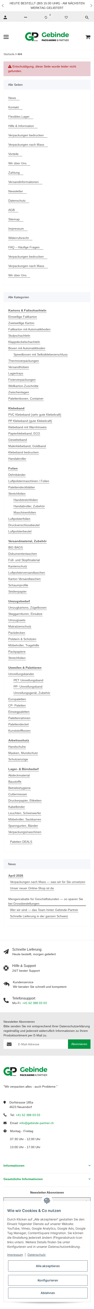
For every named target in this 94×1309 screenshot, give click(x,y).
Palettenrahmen (19, 718)
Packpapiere (17, 651)
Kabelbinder (16, 806)
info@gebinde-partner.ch (36, 1123)
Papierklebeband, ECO (24, 433)
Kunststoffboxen (19, 730)
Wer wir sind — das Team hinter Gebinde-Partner (44, 910)
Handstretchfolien (26, 500)
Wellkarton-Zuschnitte (23, 386)
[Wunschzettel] (66, 17)
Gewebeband (17, 439)
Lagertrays (15, 373)
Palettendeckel (18, 724)
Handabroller (17, 458)
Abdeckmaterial (19, 775)
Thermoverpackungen (23, 360)
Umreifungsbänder (21, 674)
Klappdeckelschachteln (24, 342)
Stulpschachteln (19, 335)
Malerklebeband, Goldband (27, 446)
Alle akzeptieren (48, 1266)
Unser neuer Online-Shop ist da (32, 888)
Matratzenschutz (19, 626)
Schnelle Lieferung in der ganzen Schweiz (39, 916)
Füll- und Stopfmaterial (24, 560)
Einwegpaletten (19, 711)
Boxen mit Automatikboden (26, 348)
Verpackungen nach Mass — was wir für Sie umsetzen (47, 882)
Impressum (15, 1254)
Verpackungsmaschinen (24, 832)
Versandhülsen (18, 367)
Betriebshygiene (19, 788)
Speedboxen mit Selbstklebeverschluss (41, 354)
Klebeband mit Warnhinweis (27, 427)
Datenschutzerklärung (74, 1026)
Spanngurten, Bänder (23, 825)
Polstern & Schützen (22, 639)
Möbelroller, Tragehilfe (23, 645)
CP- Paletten (17, 705)
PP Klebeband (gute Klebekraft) (30, 421)
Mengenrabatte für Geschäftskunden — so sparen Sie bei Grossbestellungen (45, 901)
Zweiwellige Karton (21, 323)
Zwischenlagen (18, 392)
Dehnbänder (17, 474)
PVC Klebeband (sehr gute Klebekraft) (34, 414)
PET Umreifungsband (28, 680)
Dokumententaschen (22, 553)
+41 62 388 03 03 (34, 1003)
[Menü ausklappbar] (6, 37)
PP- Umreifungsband (28, 686)
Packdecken (16, 632)
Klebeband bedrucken (23, 452)
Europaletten (17, 699)
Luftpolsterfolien (19, 518)
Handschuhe (17, 746)
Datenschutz (37, 1254)
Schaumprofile (18, 585)
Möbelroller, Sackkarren (24, 819)
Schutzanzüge (18, 759)
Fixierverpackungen (22, 379)
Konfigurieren (48, 1280)
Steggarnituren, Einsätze (25, 614)
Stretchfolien (17, 493)
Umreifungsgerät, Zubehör (32, 693)
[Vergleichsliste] (46, 17)
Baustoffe (14, 781)
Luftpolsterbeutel (19, 531)
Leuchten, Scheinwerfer (24, 813)
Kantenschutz (17, 566)
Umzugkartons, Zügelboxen (27, 607)
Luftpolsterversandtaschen (26, 572)
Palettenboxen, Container (26, 398)
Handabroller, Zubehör (29, 506)
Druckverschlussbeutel (24, 525)
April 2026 (15, 875)
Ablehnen (48, 1293)
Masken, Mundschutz (23, 753)
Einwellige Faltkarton (22, 316)
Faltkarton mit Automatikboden (29, 329)
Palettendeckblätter (21, 487)
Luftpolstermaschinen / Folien (28, 481)
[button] (3, 5)
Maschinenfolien (25, 512)
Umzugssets (16, 620)
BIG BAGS (15, 547)
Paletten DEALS (21, 841)
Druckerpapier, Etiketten (25, 800)
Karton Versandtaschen (24, 579)
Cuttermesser (17, 794)
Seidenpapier (17, 591)
